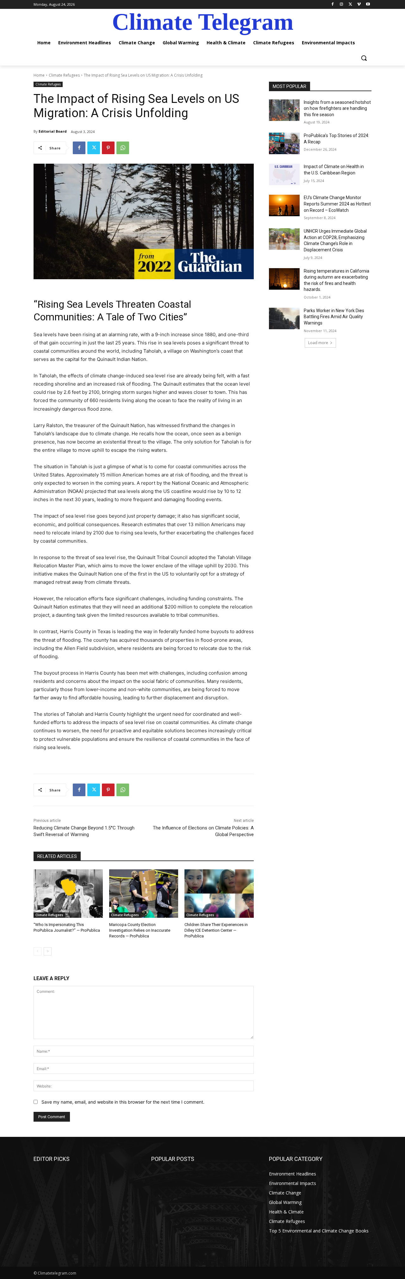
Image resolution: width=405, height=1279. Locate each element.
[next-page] (48, 951)
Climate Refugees (64, 75)
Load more (318, 342)
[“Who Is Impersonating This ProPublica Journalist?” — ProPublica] (68, 893)
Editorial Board (53, 131)
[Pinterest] (108, 148)
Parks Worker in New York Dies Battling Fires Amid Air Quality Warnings (334, 316)
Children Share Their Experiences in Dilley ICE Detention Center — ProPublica (216, 930)
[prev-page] (37, 951)
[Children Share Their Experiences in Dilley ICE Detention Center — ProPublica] (219, 893)
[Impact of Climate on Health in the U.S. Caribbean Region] (284, 174)
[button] (363, 58)
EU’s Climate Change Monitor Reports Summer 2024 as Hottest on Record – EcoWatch (337, 203)
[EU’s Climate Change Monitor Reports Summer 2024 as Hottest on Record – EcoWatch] (284, 205)
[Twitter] (350, 4)
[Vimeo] (359, 4)
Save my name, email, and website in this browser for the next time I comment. (122, 1102)
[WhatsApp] (122, 148)
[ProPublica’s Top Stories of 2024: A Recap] (284, 143)
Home (39, 75)
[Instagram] (341, 4)
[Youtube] (367, 4)
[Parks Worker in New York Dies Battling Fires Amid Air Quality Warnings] (284, 318)
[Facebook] (332, 4)
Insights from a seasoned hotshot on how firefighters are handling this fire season (337, 108)
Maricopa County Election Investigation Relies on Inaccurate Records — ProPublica (139, 930)
